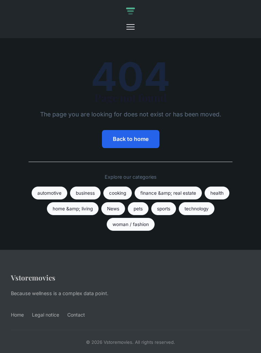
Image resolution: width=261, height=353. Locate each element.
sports (163, 208)
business (85, 193)
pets (138, 208)
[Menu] (130, 26)
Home (17, 315)
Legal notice (45, 315)
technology (197, 208)
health (217, 193)
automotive (49, 193)
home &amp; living (73, 208)
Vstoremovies (33, 277)
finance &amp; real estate (168, 193)
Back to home (131, 138)
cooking (117, 193)
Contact (76, 315)
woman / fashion (130, 224)
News (113, 208)
